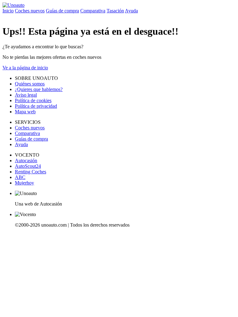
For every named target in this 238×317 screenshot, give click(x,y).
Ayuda (131, 10)
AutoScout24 (28, 166)
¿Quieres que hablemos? (39, 89)
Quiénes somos (30, 83)
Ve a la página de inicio (25, 67)
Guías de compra (62, 10)
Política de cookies (33, 100)
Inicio (8, 10)
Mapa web (25, 111)
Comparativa (92, 10)
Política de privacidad (36, 106)
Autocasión (26, 160)
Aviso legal (26, 95)
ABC (20, 177)
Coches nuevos (30, 10)
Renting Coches (30, 171)
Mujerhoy (24, 182)
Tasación (115, 10)
